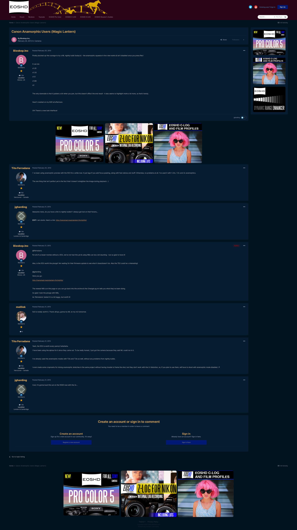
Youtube (42, 17)
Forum (22, 17)
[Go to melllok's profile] (21, 316)
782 (22, 193)
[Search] (285, 17)
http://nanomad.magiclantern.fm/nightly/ (71, 220)
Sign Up (282, 7)
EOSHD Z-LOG (85, 17)
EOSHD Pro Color (55, 17)
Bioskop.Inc (25, 38)
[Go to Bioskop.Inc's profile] (14, 39)
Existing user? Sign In (267, 7)
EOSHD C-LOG (71, 17)
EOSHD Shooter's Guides (104, 17)
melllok (21, 306)
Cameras (38, 41)
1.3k (22, 75)
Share (224, 40)
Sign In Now (186, 442)
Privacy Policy (153, 522)
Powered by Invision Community (148, 526)
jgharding (237, 117)
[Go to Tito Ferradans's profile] (21, 177)
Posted (41, 51)
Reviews (31, 17)
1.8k (22, 231)
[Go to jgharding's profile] (21, 216)
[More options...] (244, 50)
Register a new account (71, 442)
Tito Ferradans (20, 168)
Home (13, 17)
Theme (141, 522)
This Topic (279, 17)
